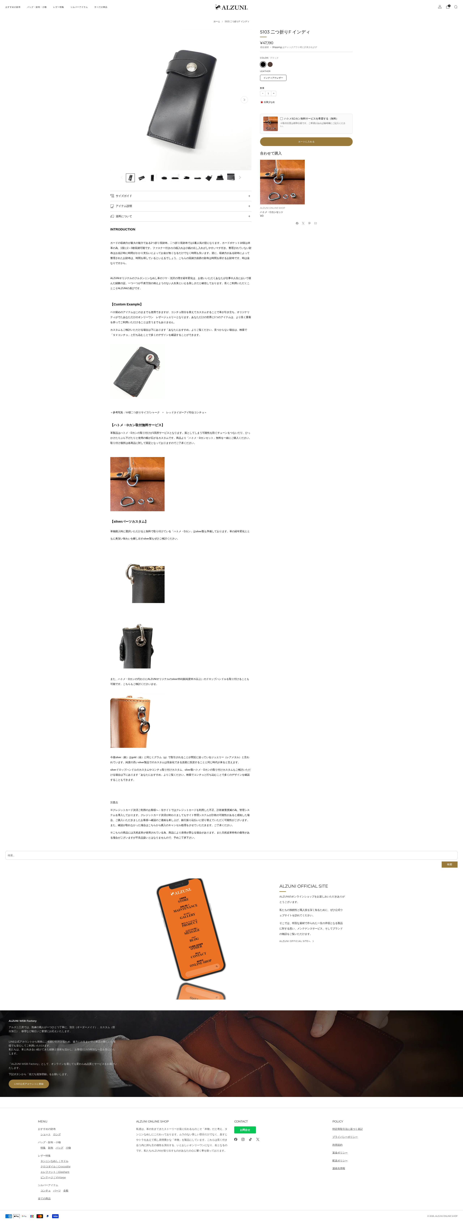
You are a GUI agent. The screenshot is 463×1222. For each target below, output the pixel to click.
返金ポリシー (340, 1152)
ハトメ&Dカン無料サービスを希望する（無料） (311, 118)
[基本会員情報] (440, 7)
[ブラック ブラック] (263, 64)
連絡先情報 (338, 1168)
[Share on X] (303, 223)
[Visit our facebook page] (235, 1139)
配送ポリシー (340, 1160)
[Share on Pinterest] (309, 223)
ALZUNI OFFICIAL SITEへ (295, 941)
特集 (43, 1147)
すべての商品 (100, 7)
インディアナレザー (273, 77)
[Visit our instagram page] (243, 1139)
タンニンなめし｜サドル (54, 1161)
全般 (65, 1190)
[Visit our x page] (258, 1139)
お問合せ (245, 1129)
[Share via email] (315, 223)
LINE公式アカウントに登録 (29, 1083)
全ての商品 (44, 1198)
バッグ (59, 1147)
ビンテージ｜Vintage (53, 1177)
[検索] (456, 7)
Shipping (277, 47)
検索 (449, 864)
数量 (262, 88)
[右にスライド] (240, 177)
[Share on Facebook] (297, 223)
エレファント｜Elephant (55, 1171)
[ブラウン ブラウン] (270, 64)
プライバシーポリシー (345, 1136)
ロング (57, 1134)
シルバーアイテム (79, 7)
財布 (50, 1147)
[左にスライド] (122, 177)
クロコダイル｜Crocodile (55, 1166)
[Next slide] (244, 100)
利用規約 (337, 1144)
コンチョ (46, 1190)
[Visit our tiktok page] (250, 1139)
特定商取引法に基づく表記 (347, 1128)
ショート (46, 1134)
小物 (68, 1147)
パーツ (57, 1190)
